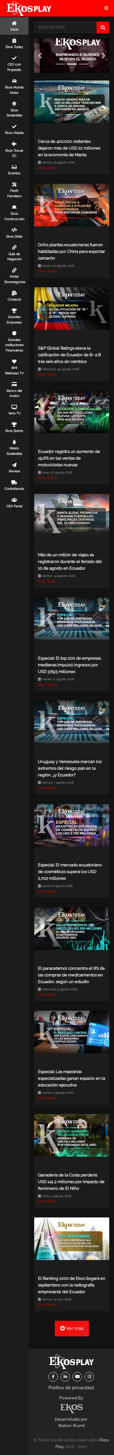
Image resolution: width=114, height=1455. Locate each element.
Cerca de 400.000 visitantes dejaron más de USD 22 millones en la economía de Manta (69, 148)
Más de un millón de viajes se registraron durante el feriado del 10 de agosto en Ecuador (70, 561)
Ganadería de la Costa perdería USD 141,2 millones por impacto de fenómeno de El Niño (71, 1182)
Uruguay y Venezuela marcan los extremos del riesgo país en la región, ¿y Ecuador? (70, 768)
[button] (40, 55)
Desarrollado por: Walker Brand (71, 1422)
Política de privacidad (71, 1387)
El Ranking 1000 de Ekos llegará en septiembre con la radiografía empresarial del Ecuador (71, 1285)
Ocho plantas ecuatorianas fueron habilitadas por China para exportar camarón (71, 251)
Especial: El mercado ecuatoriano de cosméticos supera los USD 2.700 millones (70, 872)
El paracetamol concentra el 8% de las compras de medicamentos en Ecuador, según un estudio (71, 975)
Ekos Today (47, 168)
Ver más (74, 1328)
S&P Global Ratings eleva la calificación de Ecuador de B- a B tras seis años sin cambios (69, 355)
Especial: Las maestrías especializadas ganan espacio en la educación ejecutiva (71, 1078)
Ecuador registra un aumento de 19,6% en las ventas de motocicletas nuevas (69, 458)
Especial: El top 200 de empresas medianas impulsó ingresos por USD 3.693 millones (69, 665)
